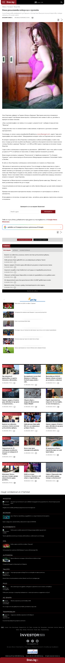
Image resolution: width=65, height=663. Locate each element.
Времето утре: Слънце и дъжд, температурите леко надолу (24, 285)
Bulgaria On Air (22, 627)
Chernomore (30, 629)
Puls (5, 583)
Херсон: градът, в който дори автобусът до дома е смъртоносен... (10, 402)
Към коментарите (41, 239)
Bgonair (6, 513)
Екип (13, 647)
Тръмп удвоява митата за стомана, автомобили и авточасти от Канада (23, 536)
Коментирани (25, 250)
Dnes (10, 627)
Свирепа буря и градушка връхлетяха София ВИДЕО (31, 402)
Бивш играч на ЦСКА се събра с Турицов (25, 303)
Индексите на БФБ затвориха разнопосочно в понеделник (19, 507)
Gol (4, 541)
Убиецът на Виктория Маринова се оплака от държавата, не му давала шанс (29, 275)
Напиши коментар (24, 239)
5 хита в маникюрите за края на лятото (14, 620)
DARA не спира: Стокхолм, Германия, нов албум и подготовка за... (32, 476)
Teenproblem (9, 612)
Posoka (35, 629)
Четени (15, 250)
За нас (9, 647)
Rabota (60, 627)
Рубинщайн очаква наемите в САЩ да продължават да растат (28, 530)
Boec (39, 629)
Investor (7, 499)
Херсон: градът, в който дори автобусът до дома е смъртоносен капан (28, 265)
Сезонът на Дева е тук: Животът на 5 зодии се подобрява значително (27, 270)
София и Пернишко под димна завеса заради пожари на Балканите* (53, 476)
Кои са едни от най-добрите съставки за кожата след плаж (19, 606)
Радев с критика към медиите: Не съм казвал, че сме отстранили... (54, 402)
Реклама (28, 647)
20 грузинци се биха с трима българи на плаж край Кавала (54, 450)
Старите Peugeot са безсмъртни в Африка (15, 564)
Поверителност (37, 647)
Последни (7, 250)
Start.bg (24, 629)
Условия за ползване (51, 647)
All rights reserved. (30, 656)
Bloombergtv (9, 527)
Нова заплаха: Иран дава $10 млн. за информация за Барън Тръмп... (32, 426)
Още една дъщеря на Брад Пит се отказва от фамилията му (28, 572)
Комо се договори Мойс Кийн (22, 321)
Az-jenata (7, 598)
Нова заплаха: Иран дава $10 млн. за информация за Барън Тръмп (24, 260)
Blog (21, 629)
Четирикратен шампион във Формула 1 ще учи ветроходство (31, 312)
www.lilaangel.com (43, 134)
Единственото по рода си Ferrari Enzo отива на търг (26, 558)
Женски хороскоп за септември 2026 (21, 600)
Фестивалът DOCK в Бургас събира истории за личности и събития (54, 378)
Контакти (20, 647)
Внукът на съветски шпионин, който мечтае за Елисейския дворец (26, 255)
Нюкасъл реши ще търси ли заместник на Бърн (27, 339)
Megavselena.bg (45, 629)
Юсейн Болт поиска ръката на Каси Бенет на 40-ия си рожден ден (21, 578)
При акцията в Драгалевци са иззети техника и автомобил (9, 378)
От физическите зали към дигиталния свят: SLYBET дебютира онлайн (27, 280)
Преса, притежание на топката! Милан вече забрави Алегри (30, 347)
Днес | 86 (40, 2)
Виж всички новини (32, 291)
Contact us (57, 656)
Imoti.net (56, 627)
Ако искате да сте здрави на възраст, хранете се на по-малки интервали (31, 586)
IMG (2, 627)
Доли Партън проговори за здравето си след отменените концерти (30, 516)
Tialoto (6, 569)
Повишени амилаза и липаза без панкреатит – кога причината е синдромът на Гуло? (26, 592)
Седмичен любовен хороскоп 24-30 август (22, 615)
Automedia (8, 555)
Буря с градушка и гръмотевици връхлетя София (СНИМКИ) (19, 521)
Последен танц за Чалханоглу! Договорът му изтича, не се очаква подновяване (35, 330)
